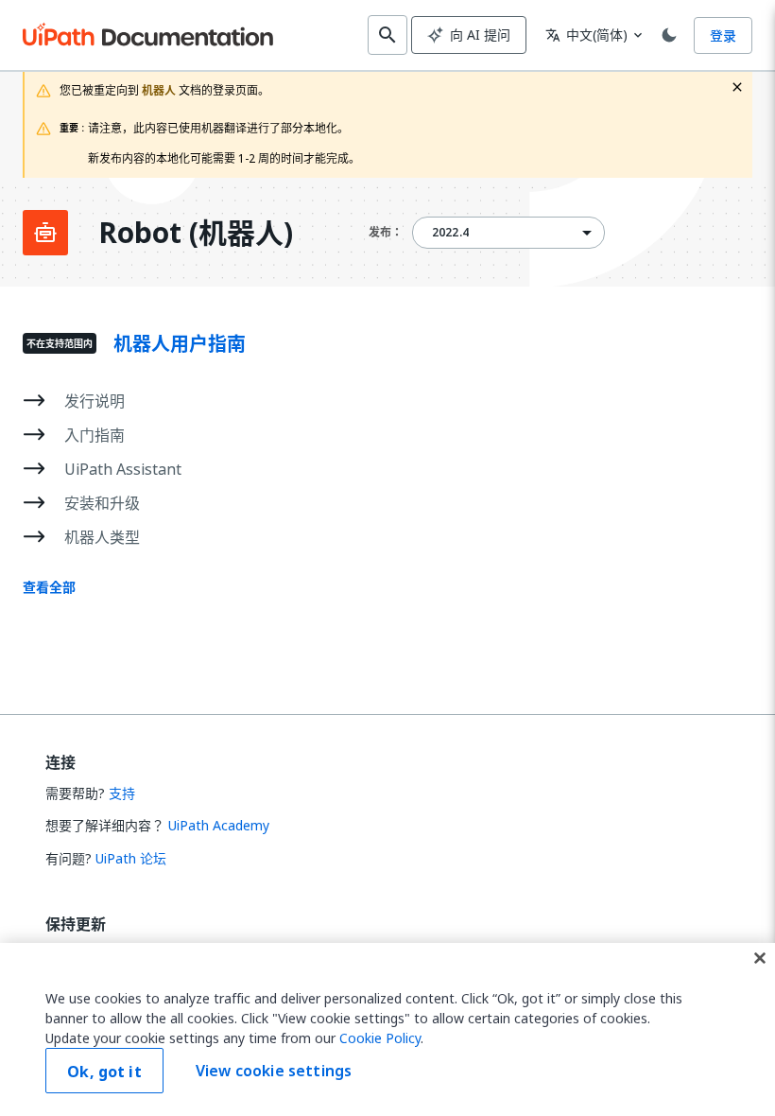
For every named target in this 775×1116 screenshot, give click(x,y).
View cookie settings (274, 1070)
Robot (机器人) (195, 232)
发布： (386, 232)
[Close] (760, 958)
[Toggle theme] (669, 35)
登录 (723, 35)
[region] (387, 1029)
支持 (122, 793)
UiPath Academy (218, 825)
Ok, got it (104, 1071)
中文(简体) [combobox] (586, 34)
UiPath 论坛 (130, 858)
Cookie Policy (380, 1038)
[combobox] (508, 233)
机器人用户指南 (179, 344)
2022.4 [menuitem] (450, 232)
